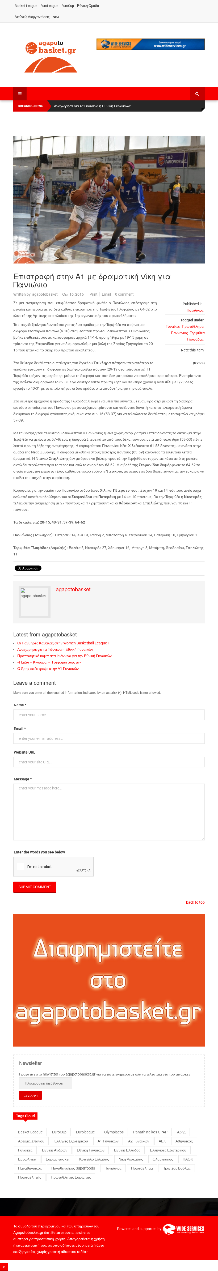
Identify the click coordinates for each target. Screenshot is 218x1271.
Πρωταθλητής (29, 1177)
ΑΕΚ (162, 1141)
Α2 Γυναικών (138, 1141)
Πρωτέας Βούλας (176, 1168)
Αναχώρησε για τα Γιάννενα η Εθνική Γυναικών (55, 649)
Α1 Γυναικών (108, 1141)
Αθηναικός (184, 1141)
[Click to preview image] (109, 199)
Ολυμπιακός (163, 1159)
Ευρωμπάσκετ (58, 1159)
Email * (20, 728)
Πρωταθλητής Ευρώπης (71, 1177)
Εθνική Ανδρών (54, 1150)
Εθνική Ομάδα (88, 6)
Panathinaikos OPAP (150, 1132)
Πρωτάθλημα (193, 326)
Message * (23, 779)
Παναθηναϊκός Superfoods (73, 1168)
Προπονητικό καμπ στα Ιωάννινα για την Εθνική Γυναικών (64, 656)
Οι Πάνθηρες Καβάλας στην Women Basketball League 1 (63, 643)
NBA (56, 17)
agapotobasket (45, 294)
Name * (20, 705)
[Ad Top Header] (151, 44)
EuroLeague (49, 6)
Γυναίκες (173, 326)
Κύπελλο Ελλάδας (94, 1159)
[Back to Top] (4, 1267)
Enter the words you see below (39, 852)
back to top (195, 902)
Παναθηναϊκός (30, 1168)
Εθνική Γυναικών (90, 1150)
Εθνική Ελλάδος (127, 1150)
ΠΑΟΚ (188, 1159)
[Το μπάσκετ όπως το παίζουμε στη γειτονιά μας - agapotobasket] (50, 56)
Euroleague (85, 1132)
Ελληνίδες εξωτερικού (168, 1150)
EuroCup (67, 6)
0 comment (124, 294)
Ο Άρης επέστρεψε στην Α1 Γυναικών (48, 668)
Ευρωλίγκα (27, 1159)
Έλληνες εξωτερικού (71, 1141)
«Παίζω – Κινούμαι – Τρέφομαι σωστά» (49, 662)
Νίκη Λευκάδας (131, 1159)
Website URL (24, 752)
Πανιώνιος (195, 310)
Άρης (181, 1132)
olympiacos (114, 1132)
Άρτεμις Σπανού (31, 1141)
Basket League (26, 6)
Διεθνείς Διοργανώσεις (32, 17)
